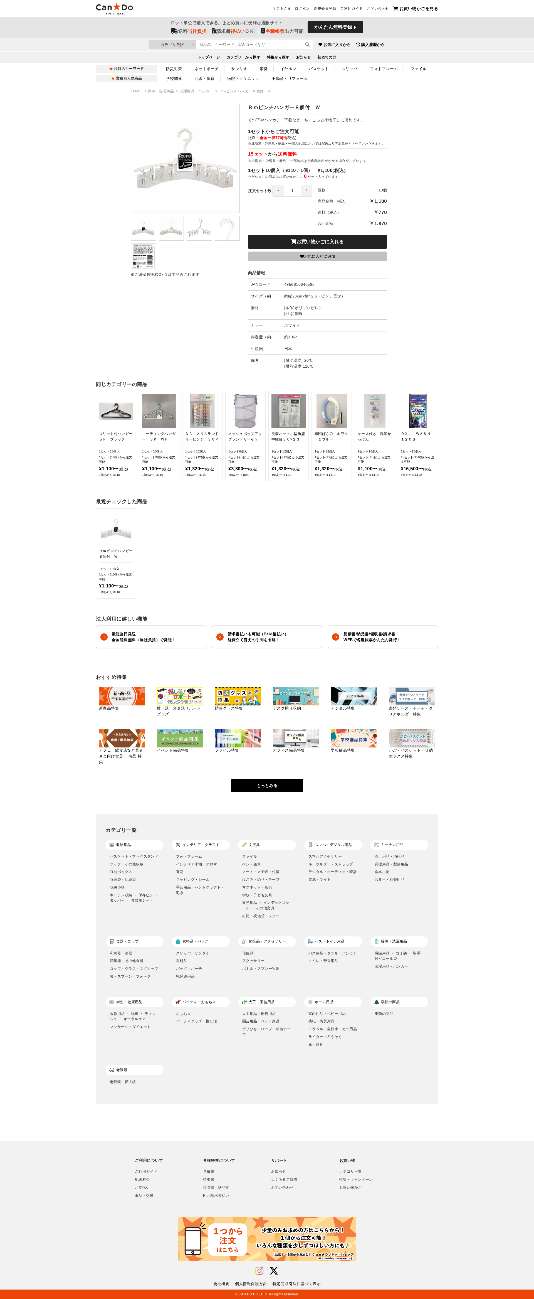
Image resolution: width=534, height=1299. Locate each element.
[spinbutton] (292, 190)
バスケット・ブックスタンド (134, 856)
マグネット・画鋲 (257, 887)
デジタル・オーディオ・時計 (332, 872)
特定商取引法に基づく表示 (297, 1283)
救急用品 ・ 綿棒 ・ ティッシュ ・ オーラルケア (133, 1016)
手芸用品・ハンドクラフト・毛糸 (200, 890)
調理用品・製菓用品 (391, 864)
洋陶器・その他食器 (127, 961)
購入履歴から (373, 44)
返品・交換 (144, 1196)
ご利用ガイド (351, 9)
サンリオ (239, 69)
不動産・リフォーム (290, 78)
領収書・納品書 (216, 1188)
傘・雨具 (315, 1044)
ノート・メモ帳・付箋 (261, 872)
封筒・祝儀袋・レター (261, 916)
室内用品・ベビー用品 (327, 1014)
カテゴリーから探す (243, 57)
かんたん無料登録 (333, 27)
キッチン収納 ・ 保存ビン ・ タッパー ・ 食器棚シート (134, 898)
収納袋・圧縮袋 (123, 879)
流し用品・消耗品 (389, 856)
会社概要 (221, 1283)
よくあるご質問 (284, 1180)
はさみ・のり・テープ (261, 879)
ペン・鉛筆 (251, 864)
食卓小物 (382, 872)
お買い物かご (350, 1188)
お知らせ (303, 57)
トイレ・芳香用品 (323, 961)
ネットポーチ (207, 69)
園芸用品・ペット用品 (261, 1021)
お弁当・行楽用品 (389, 879)
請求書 (208, 1180)
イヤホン (288, 69)
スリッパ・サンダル (193, 953)
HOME (137, 91)
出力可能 (284, 31)
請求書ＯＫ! (236, 31)
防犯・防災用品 (321, 1021)
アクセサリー (253, 961)
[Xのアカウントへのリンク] (274, 1271)
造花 (180, 872)
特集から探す (278, 57)
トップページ (209, 57)
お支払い (142, 1188)
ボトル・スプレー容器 (261, 968)
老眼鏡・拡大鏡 (123, 1082)
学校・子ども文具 (257, 895)
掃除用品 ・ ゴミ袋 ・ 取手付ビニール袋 (398, 956)
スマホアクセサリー (325, 856)
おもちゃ (183, 1014)
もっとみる (267, 785)
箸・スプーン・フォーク (130, 976)
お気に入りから (337, 44)
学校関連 (174, 78)
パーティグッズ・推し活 (196, 1021)
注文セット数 (259, 190)
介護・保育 (205, 78)
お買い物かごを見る (418, 8)
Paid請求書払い (216, 1196)
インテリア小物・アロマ (196, 864)
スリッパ (350, 69)
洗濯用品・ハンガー (197, 91)
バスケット (319, 69)
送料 (192, 31)
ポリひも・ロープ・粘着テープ (266, 1032)
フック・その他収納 (127, 864)
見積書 (208, 1171)
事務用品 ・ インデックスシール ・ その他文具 (266, 905)
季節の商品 (384, 1014)
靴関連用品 (185, 976)
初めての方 (327, 57)
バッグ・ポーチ (189, 968)
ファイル (419, 69)
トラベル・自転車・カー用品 (332, 1029)
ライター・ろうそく (325, 1037)
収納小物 (117, 887)
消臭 (264, 69)
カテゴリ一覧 (350, 1171)
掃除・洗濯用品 (161, 91)
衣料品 (181, 961)
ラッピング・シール (193, 879)
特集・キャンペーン (356, 1180)
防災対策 (174, 69)
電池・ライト (319, 879)
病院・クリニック (243, 78)
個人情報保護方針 (251, 1283)
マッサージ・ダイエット (130, 1027)
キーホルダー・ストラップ (330, 864)
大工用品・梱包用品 (259, 1014)
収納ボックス (121, 872)
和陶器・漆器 (121, 953)
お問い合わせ (378, 9)
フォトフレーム (384, 69)
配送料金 (142, 1180)
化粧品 (247, 953)
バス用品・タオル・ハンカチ (332, 953)
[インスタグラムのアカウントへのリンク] (259, 1271)
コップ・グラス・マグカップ (134, 968)
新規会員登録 (325, 9)
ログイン (302, 9)
